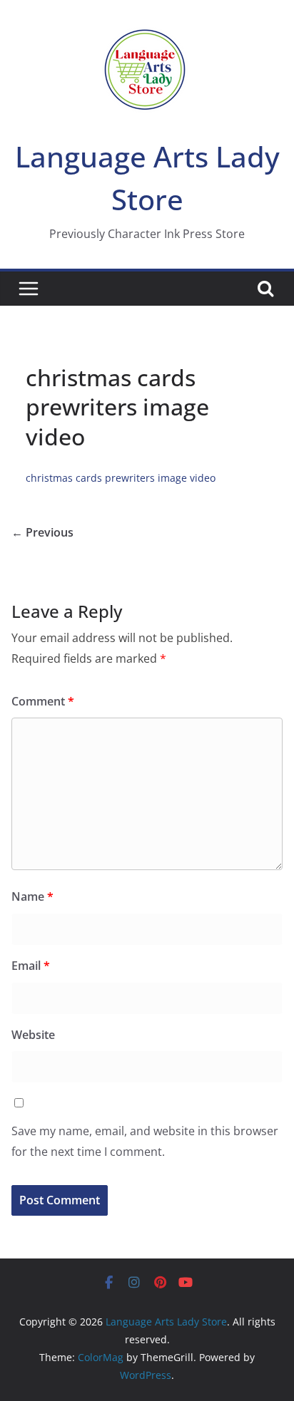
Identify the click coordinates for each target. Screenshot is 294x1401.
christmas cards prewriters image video (121, 478)
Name (32, 896)
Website (33, 1035)
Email (30, 965)
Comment (42, 701)
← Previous (42, 532)
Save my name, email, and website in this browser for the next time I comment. (144, 1141)
